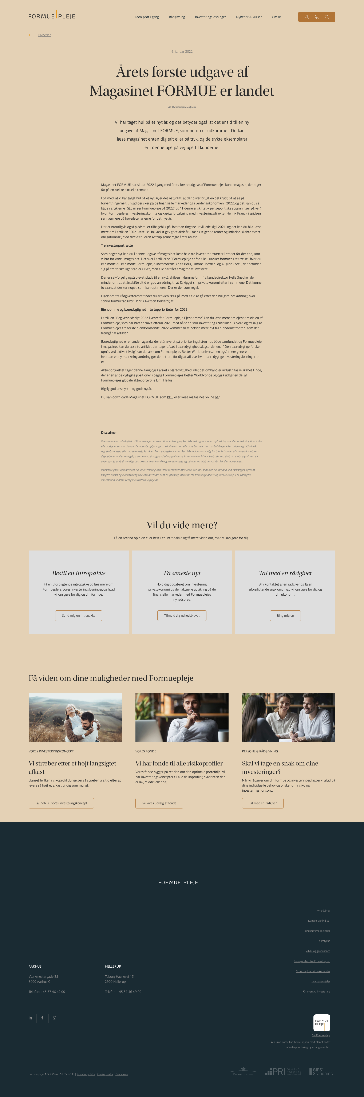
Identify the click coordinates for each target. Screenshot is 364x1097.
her (217, 397)
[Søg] (327, 17)
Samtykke (324, 941)
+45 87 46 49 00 (53, 992)
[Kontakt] (317, 17)
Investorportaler (321, 981)
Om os (276, 17)
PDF (170, 397)
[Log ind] (307, 17)
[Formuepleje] (52, 16)
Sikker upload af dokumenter (313, 971)
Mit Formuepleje (321, 1035)
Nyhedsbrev (323, 910)
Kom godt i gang (147, 17)
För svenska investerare (316, 991)
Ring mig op (285, 615)
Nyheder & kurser (249, 17)
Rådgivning (177, 17)
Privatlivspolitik (86, 1074)
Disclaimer (121, 1074)
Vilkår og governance (318, 951)
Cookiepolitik (105, 1074)
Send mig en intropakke (78, 615)
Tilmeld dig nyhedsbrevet (181, 615)
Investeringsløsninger (210, 17)
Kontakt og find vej (319, 920)
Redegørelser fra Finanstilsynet (312, 961)
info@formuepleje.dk (146, 480)
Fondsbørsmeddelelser (317, 930)
